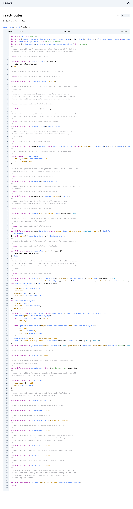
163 (7, 440)
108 (7, 303)
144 (7, 393)
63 (7, 191)
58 (7, 179)
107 (7, 301)
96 (7, 273)
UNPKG (7, 3)
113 (7, 316)
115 (7, 321)
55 (7, 171)
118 (7, 328)
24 (7, 94)
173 (7, 465)
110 (7, 308)
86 (7, 248)
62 (7, 188)
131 (7, 360)
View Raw (124, 31)
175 (7, 470)
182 (7, 488)
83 (7, 241)
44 (7, 144)
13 (7, 66)
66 (7, 198)
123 (7, 341)
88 (7, 253)
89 (7, 256)
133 (7, 365)
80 (7, 233)
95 (7, 271)
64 (7, 193)
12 (7, 64)
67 (7, 201)
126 (7, 348)
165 (7, 445)
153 (7, 415)
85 (7, 246)
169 (7, 455)
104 (7, 293)
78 (7, 228)
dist (15, 27)
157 (7, 425)
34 (7, 119)
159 (7, 430)
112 (7, 313)
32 (7, 114)
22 (7, 89)
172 (7, 463)
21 (7, 86)
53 (7, 166)
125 (7, 345)
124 (7, 343)
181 (7, 485)
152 (7, 413)
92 (7, 263)
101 (7, 286)
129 (7, 355)
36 (7, 124)
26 (7, 99)
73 (7, 216)
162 (7, 438)
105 (7, 296)
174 (7, 468)
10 (7, 59)
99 (7, 281)
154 (7, 418)
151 (7, 410)
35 (7, 121)
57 (7, 176)
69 (7, 206)
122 (7, 338)
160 (7, 433)
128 (7, 353)
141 (7, 385)
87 (7, 251)
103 (7, 291)
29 (7, 106)
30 (7, 109)
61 (7, 186)
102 (7, 288)
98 (7, 278)
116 (7, 323)
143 (7, 390)
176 (7, 473)
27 (7, 101)
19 (7, 81)
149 (7, 405)
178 (7, 478)
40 (7, 134)
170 (7, 458)
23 (7, 91)
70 (7, 208)
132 (7, 363)
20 (7, 84)
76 (7, 223)
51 (7, 161)
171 (7, 460)
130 (7, 358)
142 (7, 388)
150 (7, 408)
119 (7, 331)
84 (7, 243)
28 (7, 104)
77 (7, 226)
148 (7, 403)
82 (7, 238)
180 (7, 483)
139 (7, 380)
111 (7, 311)
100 (7, 283)
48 (7, 154)
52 (7, 164)
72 (7, 213)
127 (7, 350)
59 (7, 181)
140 (7, 383)
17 (7, 76)
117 (7, 326)
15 (7, 71)
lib (20, 27)
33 (7, 116)
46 (7, 149)
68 (7, 203)
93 (7, 266)
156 (7, 423)
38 (7, 129)
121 (7, 336)
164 (7, 443)
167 (7, 450)
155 (7, 420)
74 (7, 218)
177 (7, 475)
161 (7, 435)
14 (7, 69)
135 (7, 370)
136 (7, 373)
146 (7, 398)
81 (7, 236)
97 (7, 276)
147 (7, 400)
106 (7, 298)
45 (7, 146)
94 (7, 268)
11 (7, 61)
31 (7, 111)
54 (7, 169)
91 (7, 261)
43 (7, 141)
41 (7, 136)
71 (7, 211)
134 (7, 368)
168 (7, 453)
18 (7, 79)
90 (7, 258)
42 (7, 139)
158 (7, 428)
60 (7, 184)
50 (7, 159)
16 (7, 74)
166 (7, 448)
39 (7, 131)
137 (7, 375)
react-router (8, 27)
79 (7, 231)
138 (7, 378)
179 (7, 480)
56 (7, 174)
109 (7, 306)
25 (7, 96)
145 (7, 395)
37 (7, 126)
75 (7, 221)
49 (7, 156)
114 (7, 318)
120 (7, 333)
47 (7, 151)
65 (7, 196)
